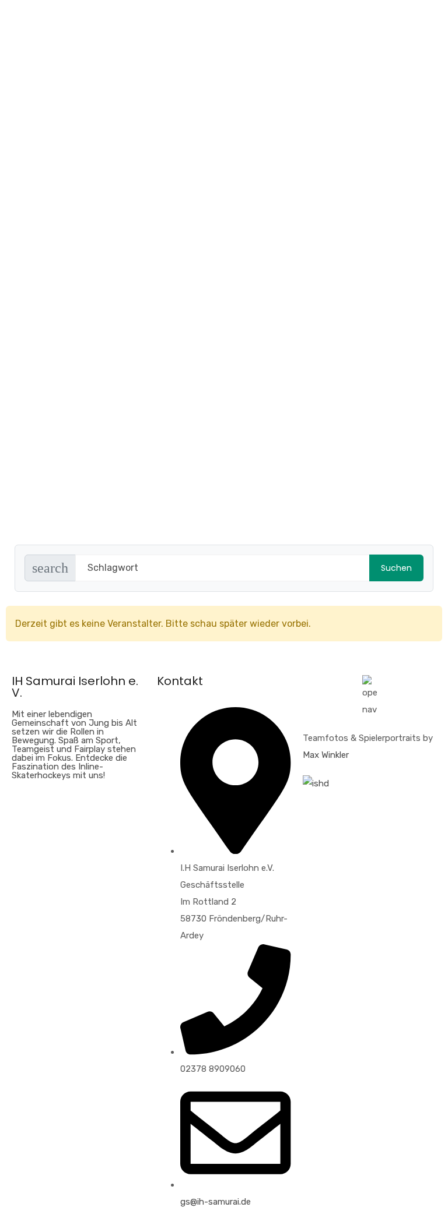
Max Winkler (326, 755)
